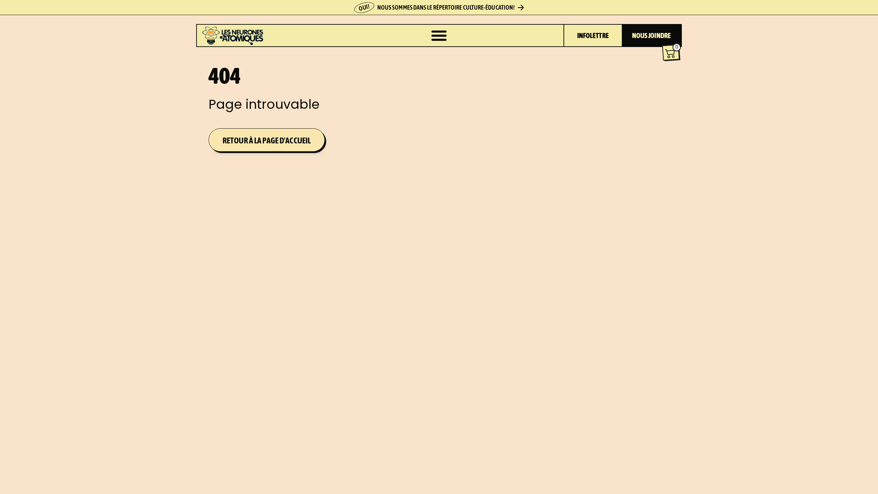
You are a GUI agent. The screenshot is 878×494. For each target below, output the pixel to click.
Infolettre (593, 35)
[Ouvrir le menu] (439, 35)
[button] (671, 52)
